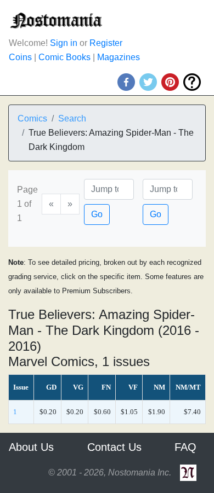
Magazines (118, 57)
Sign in (63, 43)
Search (72, 118)
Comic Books (64, 57)
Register (105, 43)
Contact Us (114, 447)
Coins (20, 57)
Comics (32, 118)
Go (97, 214)
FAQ (185, 447)
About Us (31, 447)
